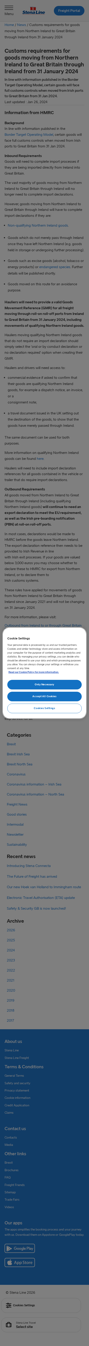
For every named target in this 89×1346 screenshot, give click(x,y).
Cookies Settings (44, 708)
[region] (44, 673)
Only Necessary (44, 684)
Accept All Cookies (44, 696)
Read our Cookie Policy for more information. (33, 672)
